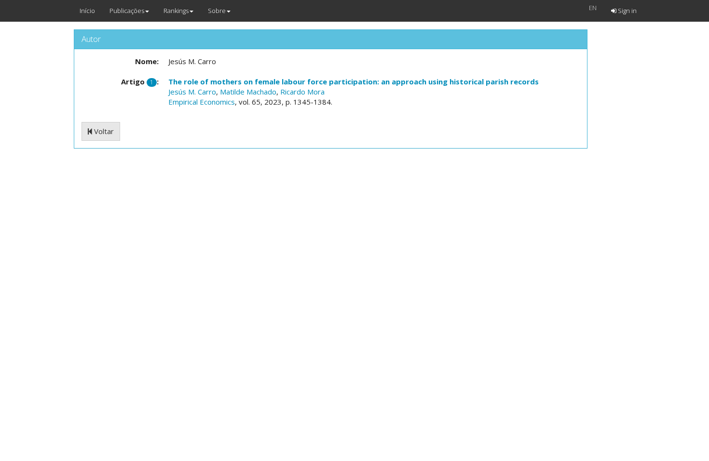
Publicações (126, 10)
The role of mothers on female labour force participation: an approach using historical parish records (353, 81)
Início (87, 10)
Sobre (217, 10)
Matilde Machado (248, 91)
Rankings (176, 10)
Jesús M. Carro (192, 91)
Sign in (626, 10)
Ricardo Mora (302, 91)
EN (593, 7)
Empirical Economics (201, 102)
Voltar (103, 131)
